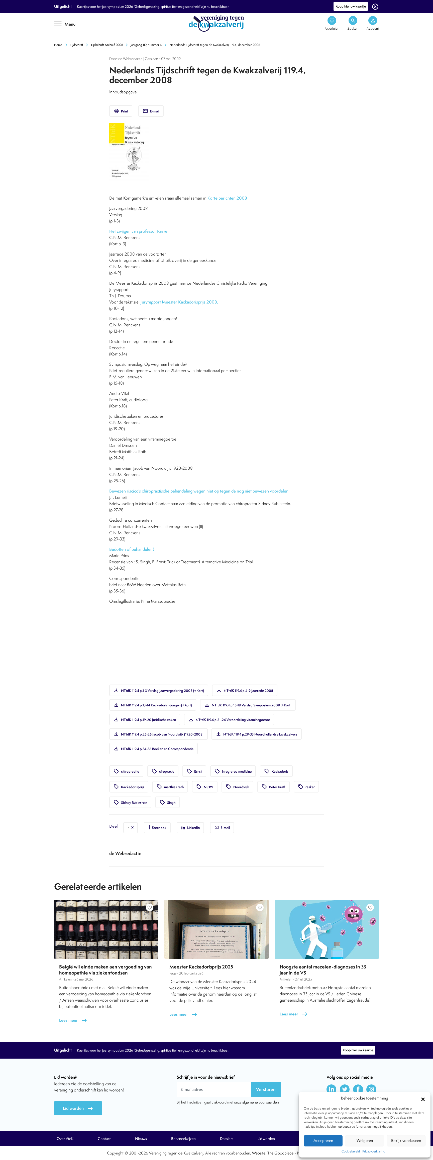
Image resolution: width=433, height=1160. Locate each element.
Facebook (158, 827)
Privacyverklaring (373, 1151)
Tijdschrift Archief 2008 (107, 45)
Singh (167, 802)
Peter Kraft (273, 786)
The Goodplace (280, 1153)
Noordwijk (237, 786)
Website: (259, 1153)
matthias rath (170, 786)
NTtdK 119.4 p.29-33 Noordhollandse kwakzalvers (256, 734)
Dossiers (226, 1138)
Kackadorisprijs (129, 786)
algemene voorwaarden (260, 1102)
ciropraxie (163, 771)
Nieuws (141, 1138)
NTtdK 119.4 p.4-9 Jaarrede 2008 (244, 690)
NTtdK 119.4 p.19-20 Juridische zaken (145, 719)
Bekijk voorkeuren (406, 1140)
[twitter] (345, 1089)
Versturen (266, 1089)
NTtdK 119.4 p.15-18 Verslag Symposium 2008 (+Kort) (247, 705)
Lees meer (73, 1020)
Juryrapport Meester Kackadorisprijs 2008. (179, 302)
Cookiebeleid (351, 1151)
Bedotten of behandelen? (132, 549)
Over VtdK (65, 1138)
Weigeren (365, 1140)
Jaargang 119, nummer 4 (146, 45)
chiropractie (126, 771)
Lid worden (78, 1108)
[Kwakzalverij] (216, 23)
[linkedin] (332, 1089)
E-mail (151, 111)
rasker (306, 786)
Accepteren (323, 1140)
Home (58, 45)
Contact (104, 1138)
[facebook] (358, 1089)
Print (121, 111)
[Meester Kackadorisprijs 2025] (216, 929)
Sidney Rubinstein (130, 802)
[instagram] (371, 1089)
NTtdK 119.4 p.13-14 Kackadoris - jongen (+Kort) (153, 705)
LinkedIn (193, 827)
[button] (422, 1098)
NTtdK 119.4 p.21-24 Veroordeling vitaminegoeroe (229, 719)
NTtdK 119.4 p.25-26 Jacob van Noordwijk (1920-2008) (158, 734)
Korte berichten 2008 (227, 198)
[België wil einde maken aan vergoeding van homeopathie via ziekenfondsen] (106, 929)
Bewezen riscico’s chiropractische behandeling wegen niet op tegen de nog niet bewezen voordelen (198, 491)
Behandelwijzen (183, 1138)
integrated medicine (233, 771)
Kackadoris (276, 771)
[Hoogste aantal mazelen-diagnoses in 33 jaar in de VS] (327, 929)
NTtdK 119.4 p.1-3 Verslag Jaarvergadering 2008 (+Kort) (159, 690)
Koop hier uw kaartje (351, 6)
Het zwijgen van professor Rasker (139, 231)
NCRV (204, 786)
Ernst (194, 771)
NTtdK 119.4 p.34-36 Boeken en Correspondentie (153, 748)
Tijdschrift (76, 45)
